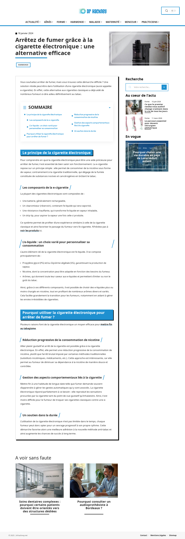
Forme (147, 102)
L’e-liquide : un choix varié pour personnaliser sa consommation (43, 127)
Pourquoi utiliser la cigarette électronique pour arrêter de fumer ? (45, 135)
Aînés (145, 148)
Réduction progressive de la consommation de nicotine (86, 115)
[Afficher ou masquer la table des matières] (81, 107)
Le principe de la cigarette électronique (44, 114)
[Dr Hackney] (92, 11)
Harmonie (23, 65)
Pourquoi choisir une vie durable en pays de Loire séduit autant (147, 156)
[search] (166, 11)
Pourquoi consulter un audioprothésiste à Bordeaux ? (94, 504)
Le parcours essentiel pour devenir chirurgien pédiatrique (155, 124)
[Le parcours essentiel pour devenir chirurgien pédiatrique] (134, 123)
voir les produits (29, 230)
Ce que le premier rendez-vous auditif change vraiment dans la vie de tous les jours (156, 107)
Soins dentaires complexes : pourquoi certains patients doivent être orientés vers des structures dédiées (39, 506)
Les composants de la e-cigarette (44, 120)
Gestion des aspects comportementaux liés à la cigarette (91, 124)
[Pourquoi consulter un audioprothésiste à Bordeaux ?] (93, 480)
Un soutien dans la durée (85, 131)
